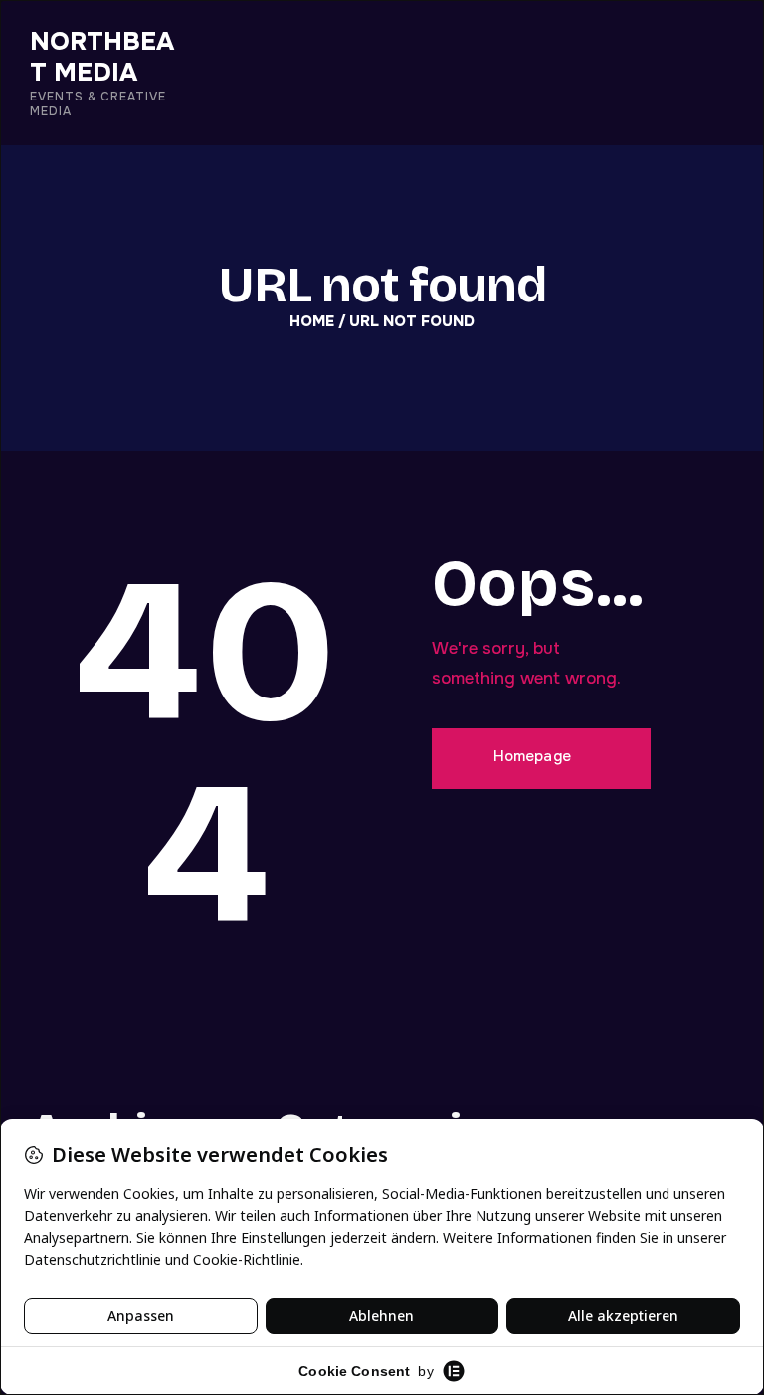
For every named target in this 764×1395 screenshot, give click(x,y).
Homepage (532, 756)
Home (311, 321)
